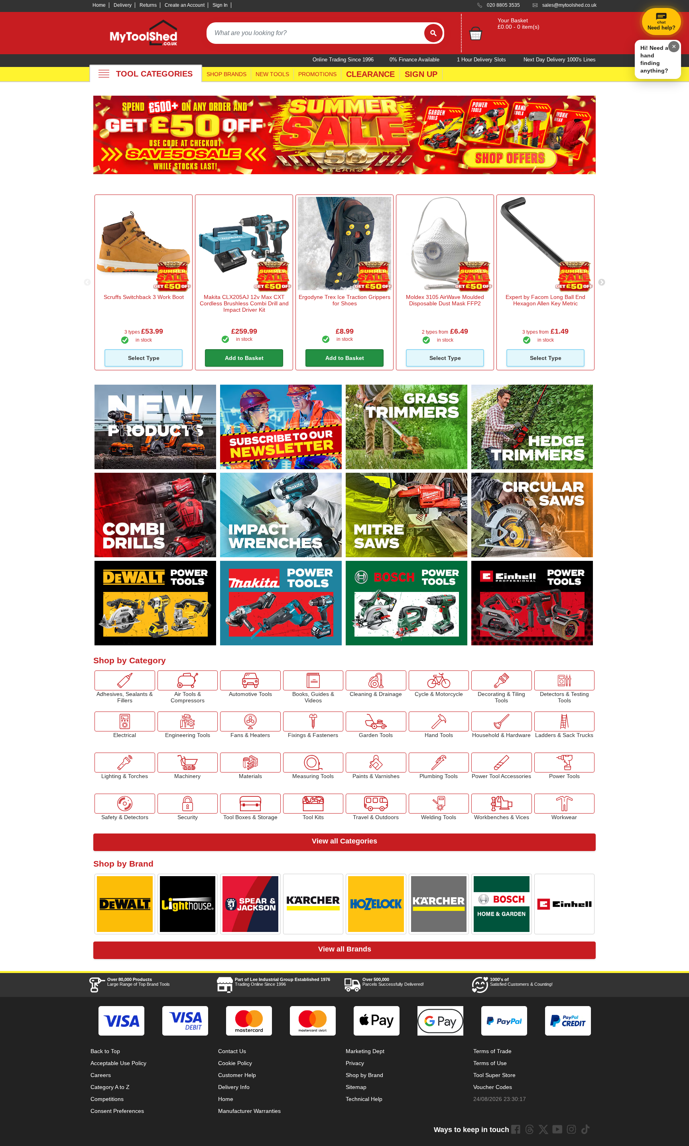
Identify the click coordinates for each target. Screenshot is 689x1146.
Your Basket (513, 20)
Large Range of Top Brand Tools (138, 982)
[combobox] (315, 33)
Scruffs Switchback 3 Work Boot (144, 297)
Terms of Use (490, 1063)
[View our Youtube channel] (557, 1129)
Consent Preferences (117, 1111)
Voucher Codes (492, 1087)
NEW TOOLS (272, 74)
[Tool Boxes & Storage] (250, 804)
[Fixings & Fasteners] (313, 721)
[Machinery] (187, 763)
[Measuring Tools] (313, 763)
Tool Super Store (494, 1075)
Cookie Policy (235, 1063)
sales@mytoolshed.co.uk (569, 5)
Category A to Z (110, 1087)
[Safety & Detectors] (124, 804)
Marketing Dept (365, 1051)
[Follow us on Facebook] (515, 1129)
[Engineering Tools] (187, 721)
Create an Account (185, 5)
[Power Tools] (564, 763)
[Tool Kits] (313, 804)
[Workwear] (564, 804)
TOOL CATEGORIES (154, 73)
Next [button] (602, 283)
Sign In (220, 5)
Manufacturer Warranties (249, 1111)
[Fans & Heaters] (250, 721)
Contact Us (232, 1051)
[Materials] (250, 763)
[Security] (187, 804)
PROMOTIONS (317, 74)
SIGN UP (421, 74)
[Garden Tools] (376, 721)
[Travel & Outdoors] (376, 804)
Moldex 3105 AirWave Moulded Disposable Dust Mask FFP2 (445, 300)
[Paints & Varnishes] (376, 763)
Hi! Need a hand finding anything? (654, 59)
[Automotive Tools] (250, 680)
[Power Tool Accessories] (501, 763)
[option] (143, 282)
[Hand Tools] (439, 721)
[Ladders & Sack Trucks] (564, 721)
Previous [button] (87, 283)
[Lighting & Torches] (124, 763)
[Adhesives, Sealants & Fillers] (124, 680)
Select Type (143, 358)
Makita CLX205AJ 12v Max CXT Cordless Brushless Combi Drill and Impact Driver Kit (244, 303)
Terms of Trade (492, 1051)
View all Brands (344, 949)
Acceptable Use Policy (118, 1063)
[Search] (433, 33)
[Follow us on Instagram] (571, 1129)
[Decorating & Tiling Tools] (501, 680)
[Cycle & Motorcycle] (439, 680)
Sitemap (356, 1087)
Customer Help (237, 1075)
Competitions (107, 1099)
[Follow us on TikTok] (585, 1129)
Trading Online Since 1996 (282, 982)
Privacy (355, 1063)
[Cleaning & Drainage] (376, 680)
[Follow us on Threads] (529, 1129)
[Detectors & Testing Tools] (564, 680)
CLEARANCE (370, 74)
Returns (148, 5)
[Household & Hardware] (501, 721)
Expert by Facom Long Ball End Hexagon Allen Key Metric (545, 300)
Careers (101, 1075)
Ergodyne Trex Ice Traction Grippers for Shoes (344, 300)
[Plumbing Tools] (439, 763)
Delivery (123, 5)
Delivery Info (234, 1087)
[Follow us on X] (543, 1129)
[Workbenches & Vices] (501, 804)
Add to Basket (244, 358)
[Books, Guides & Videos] (313, 680)
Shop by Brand (364, 1075)
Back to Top (105, 1051)
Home (99, 5)
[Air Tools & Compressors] (187, 680)
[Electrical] (124, 721)
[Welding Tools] (439, 804)
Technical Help (364, 1099)
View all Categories (344, 841)
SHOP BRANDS (226, 74)
